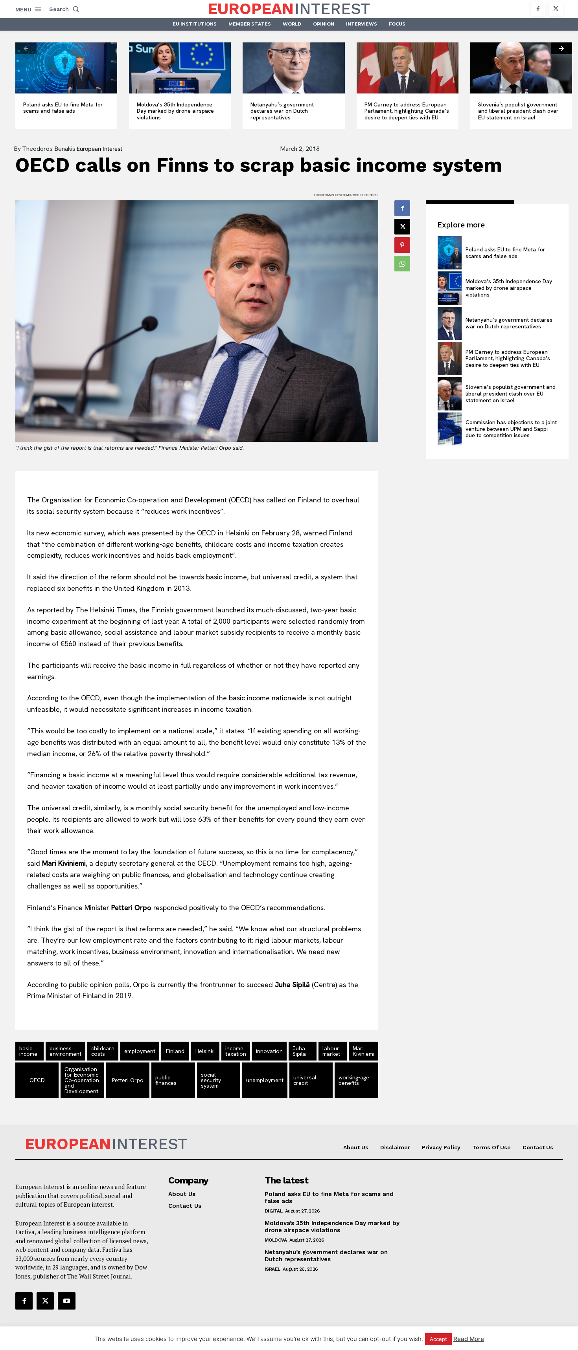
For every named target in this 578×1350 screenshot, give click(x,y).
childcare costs (102, 1051)
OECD (37, 1080)
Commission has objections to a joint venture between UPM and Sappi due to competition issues (511, 429)
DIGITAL (274, 1211)
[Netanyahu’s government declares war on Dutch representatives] (293, 67)
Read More (468, 1339)
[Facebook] (538, 9)
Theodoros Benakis (48, 149)
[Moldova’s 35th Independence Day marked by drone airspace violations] (180, 67)
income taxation (235, 1051)
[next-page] (561, 48)
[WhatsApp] (402, 263)
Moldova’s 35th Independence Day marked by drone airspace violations (175, 111)
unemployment (264, 1080)
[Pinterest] (402, 245)
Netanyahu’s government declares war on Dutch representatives (282, 111)
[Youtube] (66, 1301)
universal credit (305, 1080)
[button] (65, 9)
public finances (166, 1080)
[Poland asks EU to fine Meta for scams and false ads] (66, 67)
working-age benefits (354, 1080)
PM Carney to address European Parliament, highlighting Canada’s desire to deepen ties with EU (406, 111)
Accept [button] (438, 1339)
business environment (65, 1051)
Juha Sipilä (299, 1051)
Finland (175, 1051)
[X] (556, 9)
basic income (28, 1051)
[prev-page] (26, 48)
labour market (331, 1051)
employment (139, 1051)
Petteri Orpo (128, 1080)
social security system (211, 1080)
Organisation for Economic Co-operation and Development (81, 1080)
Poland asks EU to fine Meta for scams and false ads (63, 108)
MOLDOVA (276, 1240)
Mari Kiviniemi (363, 1051)
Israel (272, 1269)
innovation (269, 1051)
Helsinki (205, 1051)
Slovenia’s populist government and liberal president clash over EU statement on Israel (518, 111)
